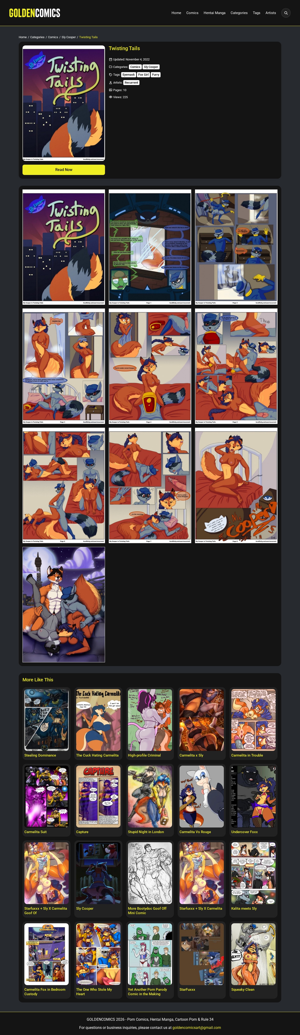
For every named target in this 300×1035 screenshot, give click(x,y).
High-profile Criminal (144, 755)
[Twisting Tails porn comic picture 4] (64, 366)
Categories (239, 13)
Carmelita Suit (35, 832)
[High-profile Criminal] (150, 720)
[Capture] (98, 796)
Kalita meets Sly (244, 908)
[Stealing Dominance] (46, 720)
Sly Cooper (69, 37)
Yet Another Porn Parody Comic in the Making (147, 991)
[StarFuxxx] (202, 954)
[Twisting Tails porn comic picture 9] (236, 485)
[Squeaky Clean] (253, 954)
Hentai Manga (214, 13)
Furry (155, 74)
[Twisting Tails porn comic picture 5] (150, 366)
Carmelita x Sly (191, 755)
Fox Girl (143, 74)
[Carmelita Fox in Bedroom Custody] (46, 954)
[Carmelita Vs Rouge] (202, 796)
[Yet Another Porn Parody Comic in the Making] (150, 954)
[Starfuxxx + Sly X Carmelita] (202, 873)
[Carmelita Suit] (46, 796)
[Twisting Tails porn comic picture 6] (236, 366)
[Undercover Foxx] (253, 796)
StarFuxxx (187, 989)
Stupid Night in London (146, 832)
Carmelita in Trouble (247, 755)
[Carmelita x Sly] (202, 720)
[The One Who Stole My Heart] (98, 954)
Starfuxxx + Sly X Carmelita (201, 908)
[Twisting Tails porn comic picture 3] (236, 247)
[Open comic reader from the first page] (63, 103)
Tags (256, 13)
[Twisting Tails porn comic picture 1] (64, 247)
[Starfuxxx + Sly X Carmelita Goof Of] (46, 873)
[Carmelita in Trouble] (253, 720)
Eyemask (129, 74)
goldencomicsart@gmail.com (196, 1027)
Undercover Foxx (244, 832)
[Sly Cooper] (98, 873)
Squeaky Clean (242, 989)
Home (176, 13)
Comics (192, 13)
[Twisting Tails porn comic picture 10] (64, 604)
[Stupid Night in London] (150, 796)
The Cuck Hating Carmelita (97, 755)
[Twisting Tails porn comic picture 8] (150, 485)
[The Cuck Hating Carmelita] (98, 720)
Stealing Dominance (40, 755)
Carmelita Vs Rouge (195, 832)
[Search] (286, 13)
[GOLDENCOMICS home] (34, 13)
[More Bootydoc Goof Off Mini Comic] (150, 873)
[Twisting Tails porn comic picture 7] (64, 485)
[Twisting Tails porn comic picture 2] (150, 247)
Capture (82, 832)
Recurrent (131, 82)
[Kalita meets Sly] (253, 873)
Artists (271, 13)
